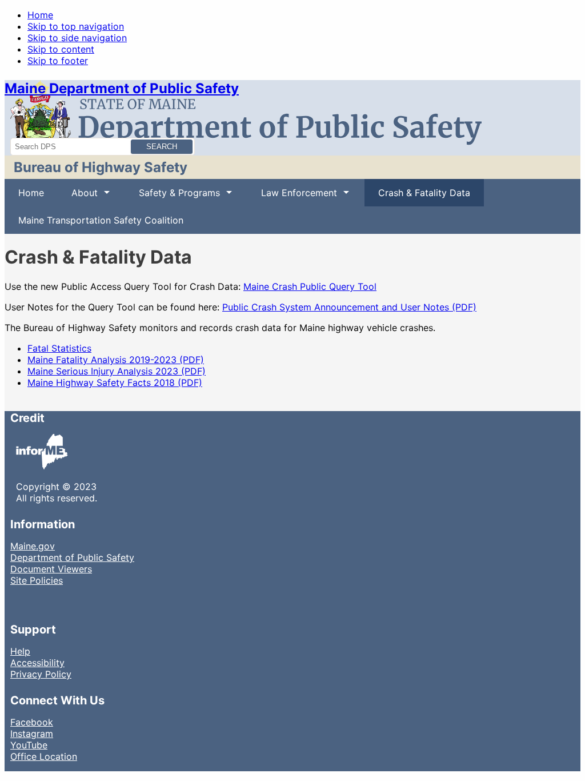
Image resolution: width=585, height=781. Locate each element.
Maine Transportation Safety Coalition (100, 220)
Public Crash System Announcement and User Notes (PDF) (349, 307)
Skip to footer (57, 60)
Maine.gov (32, 546)
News (39, 111)
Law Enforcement (292, 196)
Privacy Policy (40, 674)
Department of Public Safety (72, 557)
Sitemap (45, 123)
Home (40, 15)
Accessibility (37, 662)
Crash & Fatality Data (424, 192)
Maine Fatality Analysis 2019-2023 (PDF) (115, 359)
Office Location (43, 756)
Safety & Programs (172, 196)
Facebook (31, 722)
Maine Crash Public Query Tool (309, 286)
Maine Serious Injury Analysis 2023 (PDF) (116, 371)
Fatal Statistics (59, 348)
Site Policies (36, 580)
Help (20, 651)
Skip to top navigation (75, 26)
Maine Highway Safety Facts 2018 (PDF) (114, 382)
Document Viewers (51, 569)
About (78, 196)
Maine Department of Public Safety (122, 88)
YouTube (28, 745)
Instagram (31, 733)
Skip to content (60, 49)
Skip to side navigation (77, 37)
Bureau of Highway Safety (100, 167)
